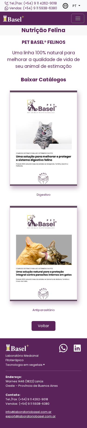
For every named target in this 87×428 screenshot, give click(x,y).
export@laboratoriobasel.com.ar (31, 416)
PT (75, 5)
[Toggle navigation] (77, 18)
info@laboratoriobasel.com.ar (29, 412)
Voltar (43, 326)
